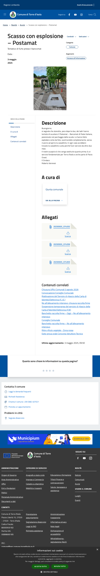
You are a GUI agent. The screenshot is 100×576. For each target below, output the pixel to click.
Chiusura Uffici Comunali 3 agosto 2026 (60, 289)
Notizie (78, 475)
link (73, 561)
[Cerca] (94, 14)
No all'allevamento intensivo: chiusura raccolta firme (66, 303)
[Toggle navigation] (4, 14)
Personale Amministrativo (12, 497)
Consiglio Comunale (51, 320)
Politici (4, 492)
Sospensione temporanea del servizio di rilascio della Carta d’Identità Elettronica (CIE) (66, 308)
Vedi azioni (83, 36)
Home (5, 25)
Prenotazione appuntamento (32, 516)
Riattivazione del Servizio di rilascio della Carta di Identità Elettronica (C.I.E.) (64, 298)
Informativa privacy (58, 522)
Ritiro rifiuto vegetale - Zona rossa (57, 330)
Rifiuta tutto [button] (60, 566)
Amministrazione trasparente (57, 516)
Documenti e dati (8, 501)
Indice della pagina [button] (17, 119)
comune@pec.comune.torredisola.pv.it (17, 546)
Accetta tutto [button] (40, 566)
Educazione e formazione (60, 475)
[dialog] (50, 561)
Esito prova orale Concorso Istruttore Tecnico (62, 333)
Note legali (54, 526)
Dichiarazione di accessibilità (57, 532)
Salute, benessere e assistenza (58, 489)
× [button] (97, 550)
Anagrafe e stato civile (35, 475)
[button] (50, 572)
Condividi (70, 36)
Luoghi (78, 495)
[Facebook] (68, 14)
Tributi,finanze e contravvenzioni (57, 481)
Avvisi (22, 25)
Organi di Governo (8, 475)
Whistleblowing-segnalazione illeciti (58, 540)
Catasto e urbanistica (35, 483)
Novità (14, 25)
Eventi (77, 500)
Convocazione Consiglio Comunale (58, 293)
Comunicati (79, 479)
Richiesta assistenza (34, 530)
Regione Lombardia (12, 4)
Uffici (3, 483)
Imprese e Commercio (35, 479)
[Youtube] (74, 14)
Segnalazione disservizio (36, 522)
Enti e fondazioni (8, 488)
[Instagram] (80, 14)
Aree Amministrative (10, 479)
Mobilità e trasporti (34, 488)
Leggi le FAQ (31, 526)
